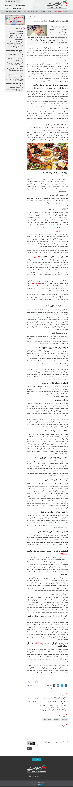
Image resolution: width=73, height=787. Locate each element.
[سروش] (12, 1)
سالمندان (38, 257)
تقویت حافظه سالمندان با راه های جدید (51, 21)
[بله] (9, 1)
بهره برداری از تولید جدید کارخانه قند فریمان (55, 708)
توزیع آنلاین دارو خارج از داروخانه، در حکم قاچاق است (14, 80)
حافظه (37, 643)
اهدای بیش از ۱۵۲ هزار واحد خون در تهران (14, 55)
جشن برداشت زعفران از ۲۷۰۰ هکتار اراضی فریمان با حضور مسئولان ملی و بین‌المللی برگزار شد (46, 702)
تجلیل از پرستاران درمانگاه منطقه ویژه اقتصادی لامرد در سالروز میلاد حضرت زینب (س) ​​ (47, 699)
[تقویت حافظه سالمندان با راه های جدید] (37, 30)
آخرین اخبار (19, 28)
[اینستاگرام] (17, 1)
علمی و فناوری (22, 11)
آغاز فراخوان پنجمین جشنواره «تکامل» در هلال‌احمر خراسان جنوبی (14, 43)
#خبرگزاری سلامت (47, 719)
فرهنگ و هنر (12, 11)
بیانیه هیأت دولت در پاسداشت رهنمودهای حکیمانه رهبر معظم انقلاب (15, 75)
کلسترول (60, 130)
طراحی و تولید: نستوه (36, 784)
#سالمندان (64, 719)
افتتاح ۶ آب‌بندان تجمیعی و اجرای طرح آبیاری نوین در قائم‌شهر (15, 32)
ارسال (29, 749)
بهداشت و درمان (56, 11)
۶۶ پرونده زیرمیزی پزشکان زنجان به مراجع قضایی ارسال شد (14, 51)
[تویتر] (14, 1)
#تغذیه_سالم (57, 719)
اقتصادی (43, 11)
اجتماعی (49, 11)
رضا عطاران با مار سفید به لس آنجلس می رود (14, 84)
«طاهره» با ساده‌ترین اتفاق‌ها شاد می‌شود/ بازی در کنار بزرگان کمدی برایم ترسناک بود (15, 37)
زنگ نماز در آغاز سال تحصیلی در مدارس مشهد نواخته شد (53, 710)
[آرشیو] (30, 776)
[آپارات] (19, 1)
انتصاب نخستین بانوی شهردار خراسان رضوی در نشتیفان (53, 706)
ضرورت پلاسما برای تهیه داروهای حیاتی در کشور (15, 59)
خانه (64, 11)
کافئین (57, 231)
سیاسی (37, 11)
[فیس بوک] (43, 776)
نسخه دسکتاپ (36, 760)
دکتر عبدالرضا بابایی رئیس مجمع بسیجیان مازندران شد (15, 47)
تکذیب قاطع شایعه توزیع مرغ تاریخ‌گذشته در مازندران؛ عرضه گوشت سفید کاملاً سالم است (14, 89)
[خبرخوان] (6, 1)
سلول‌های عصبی (35, 283)
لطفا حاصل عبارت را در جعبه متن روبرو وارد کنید (56, 742)
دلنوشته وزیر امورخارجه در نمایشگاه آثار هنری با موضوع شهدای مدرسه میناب (15, 64)
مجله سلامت (30, 11)
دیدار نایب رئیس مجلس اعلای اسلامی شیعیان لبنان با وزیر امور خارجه (14, 70)
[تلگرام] (40, 776)
